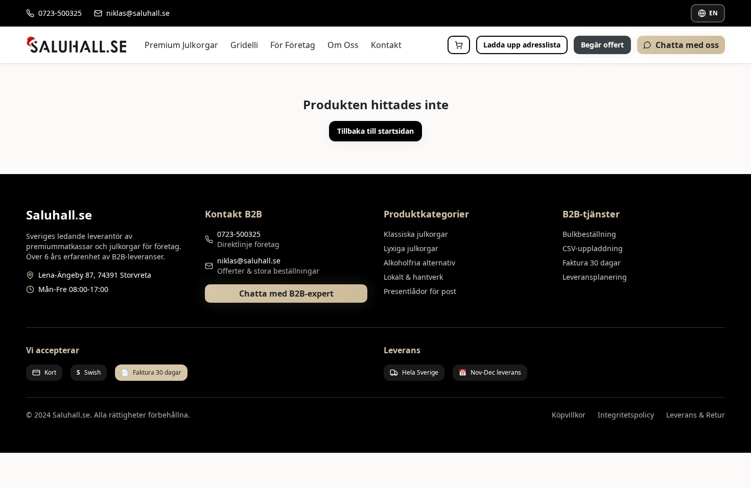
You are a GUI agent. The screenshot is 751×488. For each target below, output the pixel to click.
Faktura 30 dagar (591, 262)
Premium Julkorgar (181, 45)
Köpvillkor (568, 415)
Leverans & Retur (695, 415)
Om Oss (343, 45)
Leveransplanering (594, 277)
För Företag (292, 45)
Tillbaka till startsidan (375, 131)
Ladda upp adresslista (521, 45)
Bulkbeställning (589, 234)
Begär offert (602, 45)
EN (713, 13)
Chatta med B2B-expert (286, 293)
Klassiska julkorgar (416, 234)
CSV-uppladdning (592, 248)
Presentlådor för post (420, 291)
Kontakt (386, 45)
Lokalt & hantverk (413, 277)
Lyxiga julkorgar (411, 248)
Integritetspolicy (626, 415)
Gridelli (244, 45)
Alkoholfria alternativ (419, 262)
